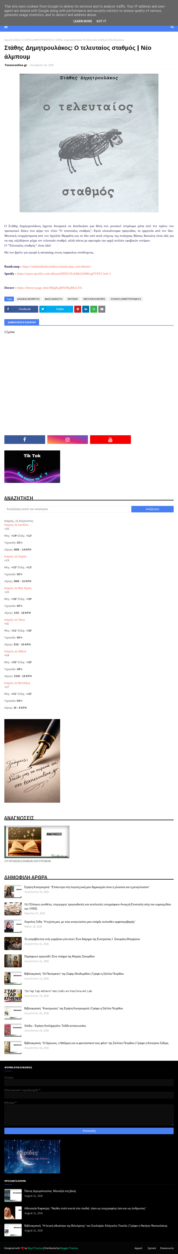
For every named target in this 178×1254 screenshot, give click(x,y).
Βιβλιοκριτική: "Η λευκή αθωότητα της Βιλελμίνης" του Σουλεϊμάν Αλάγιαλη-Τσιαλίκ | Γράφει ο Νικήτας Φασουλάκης (95, 1225)
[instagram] (67, 439)
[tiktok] (153, 439)
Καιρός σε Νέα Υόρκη (17, 588)
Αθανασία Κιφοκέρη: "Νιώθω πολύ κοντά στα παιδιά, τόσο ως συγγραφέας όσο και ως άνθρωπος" (85, 1208)
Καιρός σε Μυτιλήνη (17, 683)
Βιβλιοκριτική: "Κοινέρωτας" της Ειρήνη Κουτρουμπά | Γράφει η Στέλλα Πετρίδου (73, 1008)
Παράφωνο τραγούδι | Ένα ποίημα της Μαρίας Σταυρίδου (59, 956)
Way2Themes (35, 1248)
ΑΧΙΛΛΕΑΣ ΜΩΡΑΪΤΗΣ (28, 299)
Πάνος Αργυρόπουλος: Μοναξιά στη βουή (50, 1191)
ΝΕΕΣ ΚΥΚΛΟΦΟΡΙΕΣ (94, 299)
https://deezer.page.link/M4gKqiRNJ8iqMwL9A (49, 287)
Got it (101, 21)
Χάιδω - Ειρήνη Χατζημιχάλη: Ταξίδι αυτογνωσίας (55, 1025)
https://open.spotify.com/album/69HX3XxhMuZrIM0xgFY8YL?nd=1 (64, 273)
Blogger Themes (69, 1248)
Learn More (82, 21)
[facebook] (24, 439)
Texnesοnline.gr (16, 65)
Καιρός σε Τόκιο (14, 620)
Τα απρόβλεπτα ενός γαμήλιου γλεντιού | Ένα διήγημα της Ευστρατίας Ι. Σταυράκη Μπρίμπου (82, 939)
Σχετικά (152, 1248)
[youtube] (110, 439)
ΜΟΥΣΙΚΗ (73, 299)
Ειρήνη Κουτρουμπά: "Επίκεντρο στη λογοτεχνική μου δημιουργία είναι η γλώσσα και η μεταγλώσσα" (87, 887)
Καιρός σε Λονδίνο (16, 525)
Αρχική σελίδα (12, 39)
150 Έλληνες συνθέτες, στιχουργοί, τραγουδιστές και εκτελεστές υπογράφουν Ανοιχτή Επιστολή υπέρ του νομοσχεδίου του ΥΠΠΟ (97, 906)
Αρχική (138, 1248)
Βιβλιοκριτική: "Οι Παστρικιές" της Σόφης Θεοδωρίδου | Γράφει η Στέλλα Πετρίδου (74, 973)
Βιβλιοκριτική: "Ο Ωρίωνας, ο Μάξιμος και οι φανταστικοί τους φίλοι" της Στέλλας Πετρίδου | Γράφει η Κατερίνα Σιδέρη (96, 1043)
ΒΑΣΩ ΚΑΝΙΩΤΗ (53, 299)
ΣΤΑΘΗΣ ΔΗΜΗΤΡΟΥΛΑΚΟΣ (37, 39)
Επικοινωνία (167, 1248)
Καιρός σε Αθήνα (15, 651)
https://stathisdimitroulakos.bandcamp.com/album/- (57, 266)
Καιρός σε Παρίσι (15, 556)
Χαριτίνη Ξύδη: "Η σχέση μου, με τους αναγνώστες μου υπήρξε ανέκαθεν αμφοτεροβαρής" (79, 921)
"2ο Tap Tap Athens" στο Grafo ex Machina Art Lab (58, 991)
